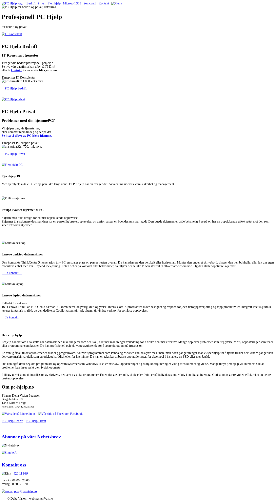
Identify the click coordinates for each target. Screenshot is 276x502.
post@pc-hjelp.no (25, 491)
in (33, 413)
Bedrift (30, 3)
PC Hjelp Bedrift (16, 88)
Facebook (76, 413)
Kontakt (104, 3)
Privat (41, 3)
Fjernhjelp (54, 3)
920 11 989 (21, 473)
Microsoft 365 (72, 3)
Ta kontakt (12, 273)
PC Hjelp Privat (15, 153)
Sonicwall (89, 3)
